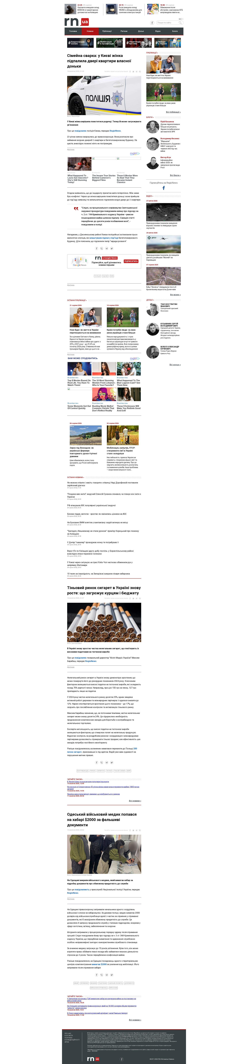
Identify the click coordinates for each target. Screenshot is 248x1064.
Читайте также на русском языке (116, 71)
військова (113, 988)
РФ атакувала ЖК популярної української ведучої (91, 505)
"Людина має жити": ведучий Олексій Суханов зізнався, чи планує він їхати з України (104, 495)
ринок (92, 771)
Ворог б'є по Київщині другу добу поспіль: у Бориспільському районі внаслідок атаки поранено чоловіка (100, 552)
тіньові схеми (119, 771)
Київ (111, 276)
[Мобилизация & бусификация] (109, 47)
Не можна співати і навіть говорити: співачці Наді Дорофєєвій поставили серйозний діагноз (102, 484)
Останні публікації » (77, 300)
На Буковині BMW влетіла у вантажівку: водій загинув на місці (97, 522)
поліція (97, 276)
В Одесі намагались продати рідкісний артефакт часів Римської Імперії (97, 1013)
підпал (105, 276)
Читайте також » (75, 779)
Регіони (124, 31)
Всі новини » (135, 801)
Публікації (107, 31)
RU (182, 19)
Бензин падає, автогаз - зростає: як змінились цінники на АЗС (96, 514)
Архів (67, 1042)
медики (93, 983)
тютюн (109, 771)
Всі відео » (175, 294)
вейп (129, 771)
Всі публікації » (173, 112)
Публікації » (152, 53)
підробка (102, 983)
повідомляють (82, 889)
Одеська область (116, 983)
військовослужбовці (98, 988)
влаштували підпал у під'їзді (104, 238)
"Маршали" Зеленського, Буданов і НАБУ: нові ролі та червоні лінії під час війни (170, 146)
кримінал (84, 983)
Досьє (141, 31)
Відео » (149, 196)
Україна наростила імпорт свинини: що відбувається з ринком (93, 794)
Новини (90, 31)
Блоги (175, 31)
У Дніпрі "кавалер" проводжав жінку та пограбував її (93, 542)
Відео (158, 31)
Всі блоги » (175, 175)
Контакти (69, 1035)
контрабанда (82, 771)
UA (179, 19)
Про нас (68, 1033)
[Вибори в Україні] (167, 47)
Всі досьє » (175, 364)
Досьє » (150, 300)
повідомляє (80, 131)
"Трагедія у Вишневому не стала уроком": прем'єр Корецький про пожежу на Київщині (103, 532)
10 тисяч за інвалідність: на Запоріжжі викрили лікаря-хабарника (98, 573)
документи (129, 983)
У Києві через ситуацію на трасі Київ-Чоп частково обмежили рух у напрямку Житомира (100, 563)
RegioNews (115, 131)
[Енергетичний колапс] (80, 47)
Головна (73, 31)
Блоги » (150, 117)
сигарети (100, 771)
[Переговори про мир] (138, 47)
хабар (76, 983)
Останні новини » (75, 477)
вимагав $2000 (99, 964)
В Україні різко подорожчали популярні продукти (88, 782)
